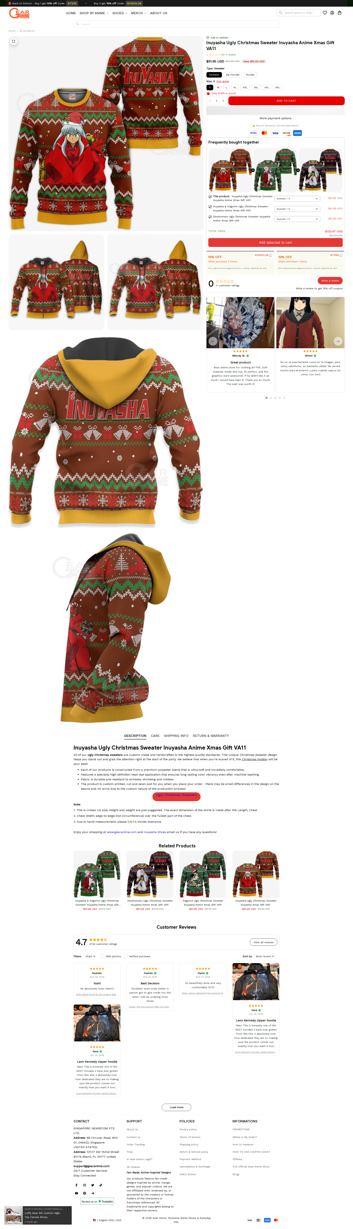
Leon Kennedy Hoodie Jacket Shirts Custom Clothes (256, 1052)
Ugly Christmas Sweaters (176, 795)
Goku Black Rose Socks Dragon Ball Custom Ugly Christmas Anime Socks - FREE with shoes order (97, 994)
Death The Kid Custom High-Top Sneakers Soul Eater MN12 (150, 1007)
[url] (92, 1166)
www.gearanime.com (122, 832)
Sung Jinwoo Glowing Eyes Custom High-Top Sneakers (203, 993)
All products (27, 30)
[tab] (266, 398)
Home (12, 30)
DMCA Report (82, 1219)
